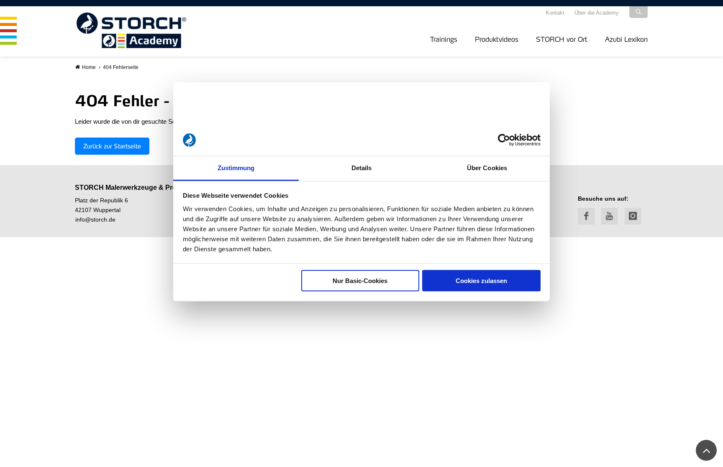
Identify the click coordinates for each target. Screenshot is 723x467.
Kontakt (555, 13)
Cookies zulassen (481, 280)
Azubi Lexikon (626, 39)
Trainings (443, 39)
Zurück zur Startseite (112, 146)
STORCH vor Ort (561, 39)
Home (89, 67)
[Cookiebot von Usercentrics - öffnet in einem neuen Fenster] (504, 140)
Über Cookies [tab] (487, 167)
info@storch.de (95, 220)
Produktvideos (496, 39)
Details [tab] (361, 167)
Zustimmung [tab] (236, 167)
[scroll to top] (706, 450)
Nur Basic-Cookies (360, 280)
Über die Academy (596, 13)
